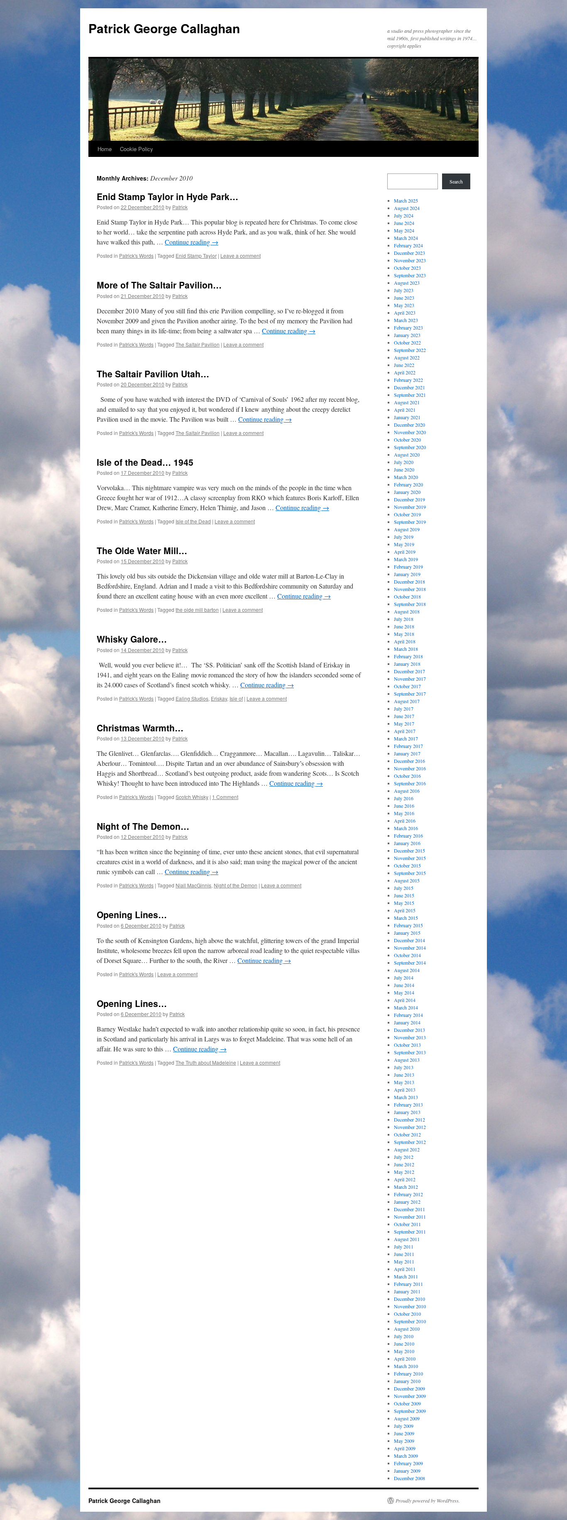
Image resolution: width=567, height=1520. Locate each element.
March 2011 (406, 1276)
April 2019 (404, 551)
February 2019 (408, 566)
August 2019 (407, 529)
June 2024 (404, 223)
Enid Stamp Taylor (196, 255)
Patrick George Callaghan (164, 28)
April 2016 (404, 820)
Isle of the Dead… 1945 (145, 462)
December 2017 (409, 671)
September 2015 (410, 873)
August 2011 (407, 1239)
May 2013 (404, 1082)
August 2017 (407, 701)
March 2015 (406, 917)
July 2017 (403, 708)
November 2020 (410, 432)
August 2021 (407, 402)
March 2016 (406, 828)
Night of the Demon (235, 885)
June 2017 (404, 716)
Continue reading (191, 241)
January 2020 (407, 492)
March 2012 (406, 1186)
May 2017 (404, 723)
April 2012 (404, 1179)
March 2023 (406, 320)
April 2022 (404, 372)
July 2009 (403, 1425)
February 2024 (408, 245)
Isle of (236, 698)
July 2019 (403, 536)
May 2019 (404, 544)
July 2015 (403, 888)
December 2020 (409, 424)
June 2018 (404, 626)
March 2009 (406, 1455)
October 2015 (407, 865)
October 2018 (407, 596)
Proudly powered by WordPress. (428, 1500)
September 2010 (410, 1321)
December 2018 (409, 581)
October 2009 (407, 1403)
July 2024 (403, 215)
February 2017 (408, 746)
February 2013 (408, 1104)
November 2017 (410, 678)
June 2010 (404, 1343)
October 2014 (407, 955)
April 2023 (404, 312)
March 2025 (406, 200)
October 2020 (407, 439)
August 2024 (407, 208)
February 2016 (408, 835)
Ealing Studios (192, 698)
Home (105, 149)
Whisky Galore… (132, 639)
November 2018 (410, 589)
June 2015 (404, 895)
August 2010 (407, 1328)
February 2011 (408, 1284)
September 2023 (410, 275)
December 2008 (409, 1478)
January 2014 (407, 1022)
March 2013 (406, 1097)
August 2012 (407, 1149)
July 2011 (403, 1246)
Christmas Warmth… (140, 727)
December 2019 (409, 499)
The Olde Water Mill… (142, 550)
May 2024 (404, 230)
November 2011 (410, 1216)
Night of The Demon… (143, 826)
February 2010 (408, 1373)
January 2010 (407, 1381)
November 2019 (410, 506)
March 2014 (406, 1007)
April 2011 (404, 1269)
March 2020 (406, 477)
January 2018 (407, 663)
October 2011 (407, 1224)
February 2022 (408, 379)
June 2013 (404, 1074)
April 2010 (404, 1358)
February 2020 (408, 484)
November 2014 (410, 947)
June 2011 (404, 1254)
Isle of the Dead (193, 521)
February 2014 (408, 1015)
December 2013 (409, 1029)
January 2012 (407, 1201)
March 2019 (406, 559)
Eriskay (219, 698)
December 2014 (409, 940)
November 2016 (410, 768)
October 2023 (407, 267)
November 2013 (410, 1037)
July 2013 (403, 1067)
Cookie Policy (136, 149)
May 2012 (404, 1171)
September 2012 (410, 1142)
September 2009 (410, 1411)
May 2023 (404, 305)
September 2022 (410, 350)
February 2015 (408, 925)
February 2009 (408, 1463)
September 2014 (410, 962)
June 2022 (404, 365)
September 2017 (410, 693)
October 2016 (407, 775)
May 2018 (404, 633)
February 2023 (408, 327)
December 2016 (409, 761)
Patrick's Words (136, 255)
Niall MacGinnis (193, 885)
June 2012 (404, 1164)
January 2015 (407, 932)
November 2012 (410, 1127)
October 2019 (407, 514)
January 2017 (407, 753)
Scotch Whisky (192, 796)
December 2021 (409, 387)
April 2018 (404, 641)
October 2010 (407, 1313)
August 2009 (407, 1418)
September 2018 (410, 604)
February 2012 (408, 1194)
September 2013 (410, 1052)
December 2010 (409, 1298)
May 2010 (404, 1351)
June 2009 (404, 1433)
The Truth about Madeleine (206, 1062)
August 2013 (407, 1059)
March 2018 (406, 648)
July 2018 (403, 619)
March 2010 (406, 1366)
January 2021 (407, 417)
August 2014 (407, 970)
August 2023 (407, 282)
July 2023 (403, 290)
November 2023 (410, 260)
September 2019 (410, 521)
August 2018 (407, 611)
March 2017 (406, 738)
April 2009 (404, 1448)
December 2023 (409, 252)
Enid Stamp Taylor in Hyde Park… (167, 196)
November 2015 (410, 858)
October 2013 (407, 1044)
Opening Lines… (132, 914)
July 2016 (403, 798)
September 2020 (410, 447)
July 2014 (403, 977)
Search (456, 181)
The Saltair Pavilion (198, 344)
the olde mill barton (197, 609)
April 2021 (404, 409)
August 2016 (407, 790)
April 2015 (404, 910)
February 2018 (408, 656)
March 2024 (406, 238)
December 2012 (409, 1119)
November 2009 (410, 1396)
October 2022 (407, 342)
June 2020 (404, 469)
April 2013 (404, 1089)
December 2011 (409, 1209)
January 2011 (407, 1291)
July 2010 (403, 1336)
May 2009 (404, 1440)
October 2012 (407, 1134)
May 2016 (404, 813)
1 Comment (225, 796)
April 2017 (404, 731)
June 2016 (404, 805)
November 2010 (410, 1306)
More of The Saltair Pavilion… (159, 285)
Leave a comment (240, 255)
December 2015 (409, 850)
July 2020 (403, 462)
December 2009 (409, 1388)
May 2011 (404, 1261)
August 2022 (407, 357)
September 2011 (410, 1231)
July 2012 (403, 1156)
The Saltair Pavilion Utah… (153, 373)
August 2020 (407, 454)
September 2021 (410, 394)
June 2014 (404, 985)
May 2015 (404, 902)
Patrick (180, 206)
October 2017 (407, 686)
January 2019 (407, 574)
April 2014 (404, 1000)
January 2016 (407, 843)
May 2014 (404, 992)
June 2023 (404, 297)
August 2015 (407, 880)
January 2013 (407, 1112)
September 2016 (410, 783)
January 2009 (407, 1470)
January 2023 (407, 335)
